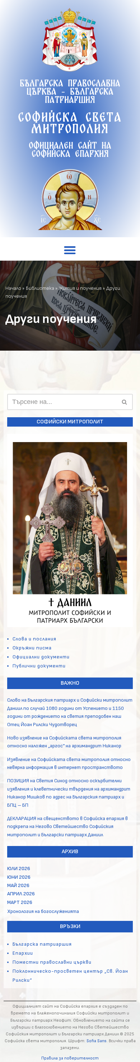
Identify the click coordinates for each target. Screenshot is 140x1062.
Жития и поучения (80, 288)
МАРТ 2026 (19, 902)
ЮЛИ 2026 (18, 868)
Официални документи (41, 657)
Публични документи (39, 666)
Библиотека (40, 288)
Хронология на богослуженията (43, 911)
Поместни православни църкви (52, 962)
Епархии (23, 953)
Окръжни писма (32, 648)
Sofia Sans (97, 1041)
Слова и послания (34, 639)
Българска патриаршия (42, 944)
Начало (13, 288)
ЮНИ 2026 (19, 877)
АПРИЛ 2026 (21, 894)
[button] (70, 250)
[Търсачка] (125, 402)
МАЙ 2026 (18, 885)
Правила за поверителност (70, 1058)
